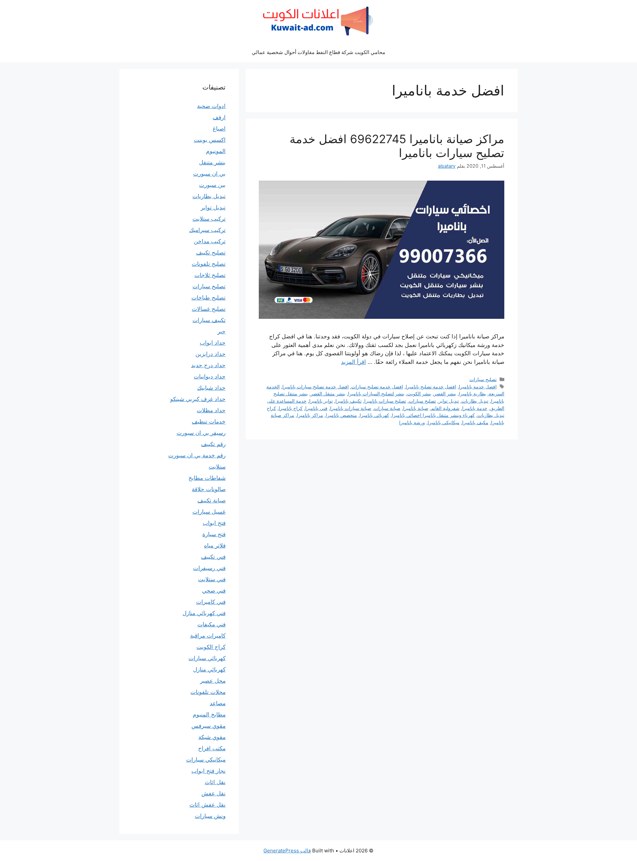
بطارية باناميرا (472, 393)
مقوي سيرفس (208, 725)
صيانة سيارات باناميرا (350, 408)
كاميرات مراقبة (208, 635)
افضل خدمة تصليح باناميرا (431, 386)
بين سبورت (212, 185)
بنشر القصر (445, 393)
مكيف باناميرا (475, 422)
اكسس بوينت (210, 140)
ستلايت (217, 466)
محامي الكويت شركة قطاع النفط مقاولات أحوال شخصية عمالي (318, 52)
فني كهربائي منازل (204, 613)
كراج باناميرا (291, 408)
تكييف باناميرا (348, 401)
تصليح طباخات (208, 297)
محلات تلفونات (208, 692)
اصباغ (219, 128)
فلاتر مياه (215, 545)
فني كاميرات (211, 602)
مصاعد (218, 703)
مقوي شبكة (212, 737)
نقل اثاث (215, 782)
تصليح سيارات (483, 379)
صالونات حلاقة (209, 489)
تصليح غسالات (209, 309)
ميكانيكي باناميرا (444, 422)
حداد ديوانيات (210, 376)
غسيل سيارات (209, 511)
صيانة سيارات (387, 408)
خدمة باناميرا (474, 408)
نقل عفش (213, 793)
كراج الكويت (211, 647)
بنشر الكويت (419, 393)
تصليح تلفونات (209, 263)
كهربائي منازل (209, 669)
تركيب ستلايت (209, 218)
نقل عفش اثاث (207, 804)
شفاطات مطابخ (207, 478)
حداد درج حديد (208, 365)
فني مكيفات (211, 624)
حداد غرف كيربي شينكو (198, 399)
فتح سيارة (214, 534)
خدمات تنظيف (209, 421)
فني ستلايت (212, 579)
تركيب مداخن (210, 241)
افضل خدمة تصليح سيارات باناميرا (315, 386)
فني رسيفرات (209, 568)
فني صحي (214, 590)
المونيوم (216, 151)
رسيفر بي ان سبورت (201, 433)
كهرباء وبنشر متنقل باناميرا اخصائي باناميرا (433, 415)
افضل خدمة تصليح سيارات (377, 386)
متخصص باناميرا (341, 415)
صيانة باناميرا (415, 408)
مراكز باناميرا (310, 415)
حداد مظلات (211, 410)
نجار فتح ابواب (208, 771)
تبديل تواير (449, 401)
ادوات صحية (211, 106)
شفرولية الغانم (445, 408)
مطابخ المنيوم (209, 714)
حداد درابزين (210, 354)
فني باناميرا (316, 408)
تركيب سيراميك (207, 230)
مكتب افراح (212, 748)
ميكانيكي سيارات (206, 759)
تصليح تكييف (211, 252)
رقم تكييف (213, 444)
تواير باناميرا (321, 401)
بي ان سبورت (209, 173)
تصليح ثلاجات (210, 275)
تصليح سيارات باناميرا (385, 401)
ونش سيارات (210, 816)
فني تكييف (213, 556)
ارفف (219, 117)
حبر (221, 331)
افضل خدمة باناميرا (478, 386)
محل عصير (213, 680)
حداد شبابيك (211, 387)
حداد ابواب (213, 342)
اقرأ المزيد (353, 362)
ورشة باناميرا (412, 422)
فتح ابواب (214, 523)
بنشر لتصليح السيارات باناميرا (376, 393)
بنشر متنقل (212, 162)
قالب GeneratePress (287, 850)
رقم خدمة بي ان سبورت (197, 455)
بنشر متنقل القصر (328, 393)
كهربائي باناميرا (374, 415)
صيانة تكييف (211, 500)
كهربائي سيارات (207, 658)
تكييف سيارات (209, 320)
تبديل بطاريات (474, 401)
